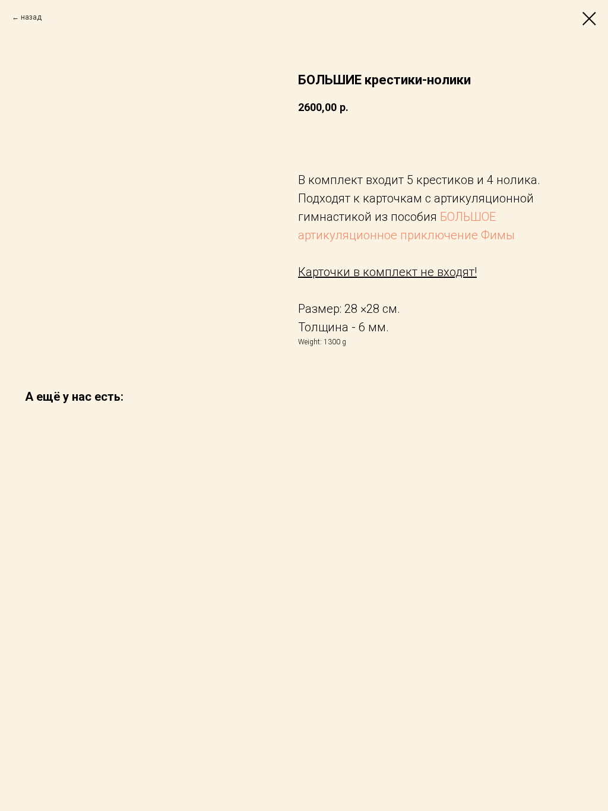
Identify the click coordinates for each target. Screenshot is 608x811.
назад (31, 17)
